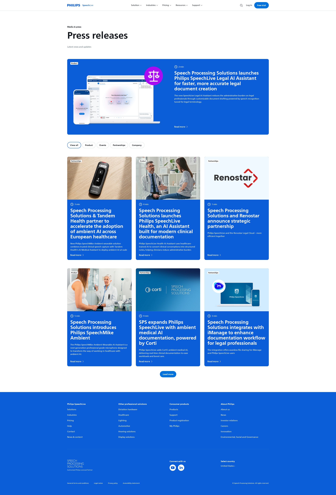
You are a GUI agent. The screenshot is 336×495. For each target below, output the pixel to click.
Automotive (124, 426)
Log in (249, 5)
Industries (72, 415)
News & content (75, 437)
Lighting (122, 420)
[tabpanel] (168, 267)
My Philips (174, 426)
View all (74, 145)
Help (69, 426)
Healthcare (123, 415)
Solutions (71, 409)
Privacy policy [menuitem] (113, 483)
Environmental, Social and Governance (239, 437)
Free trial (261, 5)
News (223, 415)
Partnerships (119, 145)
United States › (228, 466)
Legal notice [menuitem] (98, 483)
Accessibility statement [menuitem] (131, 483)
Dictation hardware (127, 409)
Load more (168, 374)
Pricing (70, 420)
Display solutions (126, 437)
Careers (224, 426)
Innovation (226, 431)
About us (225, 409)
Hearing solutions (126, 431)
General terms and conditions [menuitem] (78, 483)
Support (173, 415)
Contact (71, 431)
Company (137, 145)
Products (174, 409)
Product (89, 145)
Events (102, 145)
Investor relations (229, 420)
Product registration (179, 420)
